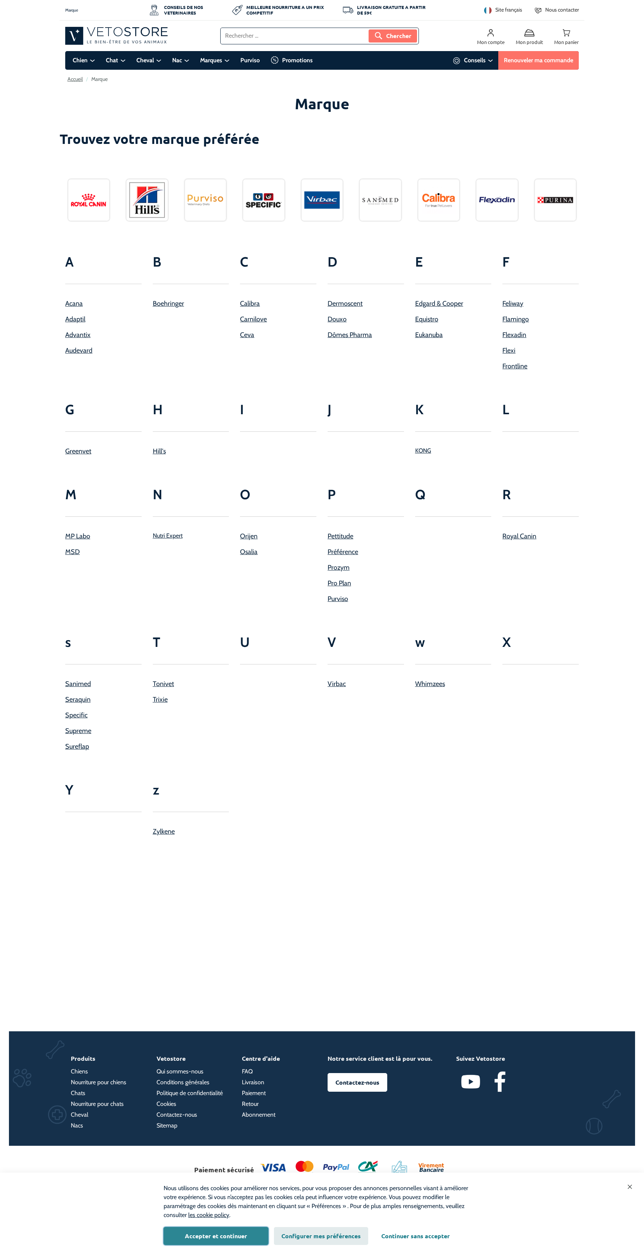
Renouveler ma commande (538, 60)
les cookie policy (208, 1214)
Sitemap (167, 1125)
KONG (423, 450)
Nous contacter (562, 9)
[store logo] (116, 36)
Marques (211, 60)
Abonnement (258, 1114)
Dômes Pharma (350, 335)
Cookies (166, 1103)
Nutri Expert (168, 535)
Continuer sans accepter (415, 1236)
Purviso (250, 60)
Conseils (475, 60)
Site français (508, 9)
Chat (112, 60)
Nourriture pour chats (97, 1103)
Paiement (254, 1093)
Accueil (75, 79)
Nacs (77, 1125)
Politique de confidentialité (190, 1093)
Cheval (145, 60)
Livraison (253, 1082)
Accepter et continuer (216, 1236)
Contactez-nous (177, 1114)
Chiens (79, 1071)
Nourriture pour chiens (98, 1082)
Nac (177, 60)
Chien (80, 60)
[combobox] (319, 36)
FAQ (247, 1071)
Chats (78, 1093)
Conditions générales (183, 1082)
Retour (250, 1103)
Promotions (297, 60)
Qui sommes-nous (180, 1071)
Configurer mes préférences (321, 1236)
